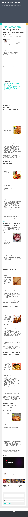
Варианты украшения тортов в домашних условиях (13, 484)
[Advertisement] (14, 13)
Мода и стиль (3, 21)
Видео (5, 92)
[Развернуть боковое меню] (1, 24)
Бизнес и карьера (9, 21)
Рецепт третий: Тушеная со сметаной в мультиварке (12, 86)
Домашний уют (5, 23)
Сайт (4, 500)
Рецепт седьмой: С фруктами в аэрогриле (10, 91)
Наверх (4, 221)
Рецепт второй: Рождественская (9, 85)
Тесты (14, 21)
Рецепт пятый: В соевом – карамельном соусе (11, 88)
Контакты (17, 21)
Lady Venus (6, 36)
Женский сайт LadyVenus (10, 2)
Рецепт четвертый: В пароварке (9, 87)
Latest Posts (8, 39)
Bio (4, 39)
